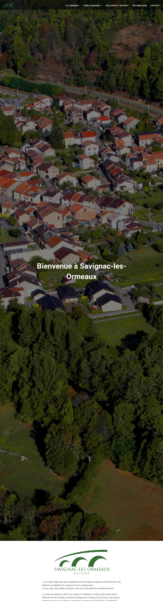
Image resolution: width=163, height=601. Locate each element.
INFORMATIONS (140, 6)
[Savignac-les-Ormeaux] (8, 5)
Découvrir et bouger (117, 6)
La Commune (72, 6)
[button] (79, 6)
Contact (155, 6)
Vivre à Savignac (92, 6)
